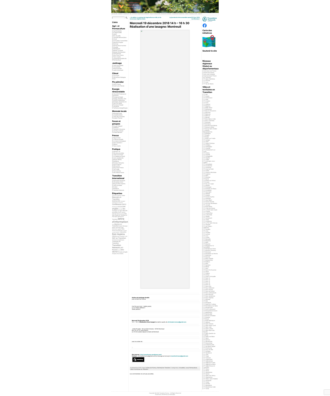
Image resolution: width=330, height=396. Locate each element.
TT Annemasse (208, 97)
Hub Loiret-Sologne (209, 74)
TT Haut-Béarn (208, 200)
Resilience (116, 161)
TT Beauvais (207, 114)
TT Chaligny (207, 145)
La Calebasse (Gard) (119, 156)
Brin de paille (116, 36)
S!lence (115, 144)
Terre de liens (117, 171)
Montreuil (114, 229)
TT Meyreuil (207, 244)
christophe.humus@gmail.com (177, 322)
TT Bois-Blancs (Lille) (210, 119)
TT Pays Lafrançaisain (210, 292)
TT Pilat (206, 301)
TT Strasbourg (208, 348)
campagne (122, 201)
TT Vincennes (207, 380)
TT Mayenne (207, 240)
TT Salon (206, 338)
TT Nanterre (207, 265)
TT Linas (206, 231)
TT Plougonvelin (208, 307)
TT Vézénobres (208, 372)
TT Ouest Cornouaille (210, 276)
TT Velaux (206, 369)
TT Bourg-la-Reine (209, 127)
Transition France (164, 393)
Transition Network (118, 190)
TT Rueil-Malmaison (209, 320)
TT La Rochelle (208, 214)
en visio (120, 209)
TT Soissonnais (208, 343)
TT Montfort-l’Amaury (210, 250)
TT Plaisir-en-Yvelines (210, 304)
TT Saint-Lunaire (208, 328)
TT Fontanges (207, 187)
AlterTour (119, 195)
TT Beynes (207, 117)
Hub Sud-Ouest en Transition (119, 214)
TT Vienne (206, 374)
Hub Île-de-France (209, 72)
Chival (115, 39)
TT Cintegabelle (208, 156)
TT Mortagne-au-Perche (211, 253)
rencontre (123, 232)
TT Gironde (207, 80)
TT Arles (206, 99)
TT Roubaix (207, 317)
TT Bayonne (207, 112)
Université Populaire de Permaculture (119, 59)
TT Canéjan (207, 140)
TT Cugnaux (207, 174)
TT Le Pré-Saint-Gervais (210, 223)
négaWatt (119, 229)
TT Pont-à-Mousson (209, 309)
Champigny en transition (117, 202)
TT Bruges (206, 135)
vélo (119, 250)
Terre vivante (117, 57)
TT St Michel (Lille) (209, 344)
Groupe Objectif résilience (117, 126)
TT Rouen (206, 319)
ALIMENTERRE (117, 32)
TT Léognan (207, 224)
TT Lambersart (208, 218)
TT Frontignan (207, 190)
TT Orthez (206, 275)
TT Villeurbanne (208, 377)
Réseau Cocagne (118, 50)
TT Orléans (207, 273)
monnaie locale (119, 227)
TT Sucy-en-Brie (208, 349)
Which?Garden (117, 68)
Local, (187, 367)
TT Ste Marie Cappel (209, 346)
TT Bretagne (207, 133)
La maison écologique (119, 141)
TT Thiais (206, 356)
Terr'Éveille (116, 169)
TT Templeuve (208, 353)
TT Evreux (206, 182)
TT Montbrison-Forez (210, 248)
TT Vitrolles (207, 383)
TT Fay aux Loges (209, 183)
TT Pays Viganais (208, 297)
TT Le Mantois (208, 221)
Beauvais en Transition (116, 198)
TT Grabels (207, 195)
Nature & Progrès (118, 42)
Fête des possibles (118, 153)
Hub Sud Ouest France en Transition (210, 76)
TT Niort (206, 268)
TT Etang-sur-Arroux (210, 180)
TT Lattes (206, 219)
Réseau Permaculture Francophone (119, 52)
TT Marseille (207, 239)
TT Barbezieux (208, 109)
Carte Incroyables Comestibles (118, 66)
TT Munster (207, 257)
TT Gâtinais (207, 193)
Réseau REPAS (117, 159)
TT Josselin (207, 205)
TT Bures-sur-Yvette (209, 138)
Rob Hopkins (118, 234)
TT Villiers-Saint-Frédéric (211, 379)
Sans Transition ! (121, 236)
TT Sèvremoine (208, 341)
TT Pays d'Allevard (209, 288)
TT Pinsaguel (207, 302)
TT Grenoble (207, 198)
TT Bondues (207, 122)
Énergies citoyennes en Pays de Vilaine (119, 102)
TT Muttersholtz (208, 260)
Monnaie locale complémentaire (117, 114)
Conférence (116, 204)
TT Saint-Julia (207, 327)
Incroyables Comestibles (120, 40)
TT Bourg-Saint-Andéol (210, 128)
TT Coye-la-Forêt (208, 169)
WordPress (165, 394)
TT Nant (206, 263)
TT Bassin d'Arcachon (210, 111)
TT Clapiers (207, 158)
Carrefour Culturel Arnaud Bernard (118, 131)
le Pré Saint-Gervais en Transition (119, 217)
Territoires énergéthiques (120, 108)
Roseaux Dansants (118, 163)
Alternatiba (114, 195)
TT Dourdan (207, 177)
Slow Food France (118, 55)
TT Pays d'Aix (207, 286)
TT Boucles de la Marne (210, 125)
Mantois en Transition (117, 225)
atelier (123, 195)
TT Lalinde (206, 216)
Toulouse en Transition (116, 242)
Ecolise (115, 187)
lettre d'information (120, 220)
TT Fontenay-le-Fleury (210, 188)
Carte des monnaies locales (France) (119, 117)
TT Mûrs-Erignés (208, 258)
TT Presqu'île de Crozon (210, 310)
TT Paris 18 (207, 283)
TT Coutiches (207, 167)
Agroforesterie (117, 31)
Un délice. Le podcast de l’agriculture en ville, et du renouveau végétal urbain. (145, 18)
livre (113, 224)
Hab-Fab (114, 213)
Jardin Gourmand (118, 70)
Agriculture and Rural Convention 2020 (119, 181)
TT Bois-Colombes (209, 120)
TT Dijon (206, 175)
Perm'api (115, 44)
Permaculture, (193, 367)
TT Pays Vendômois (209, 296)
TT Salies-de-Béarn (209, 336)
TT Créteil (206, 170)
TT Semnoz (207, 339)
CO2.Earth (116, 75)
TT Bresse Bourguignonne (208, 131)
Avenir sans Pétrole (118, 86)
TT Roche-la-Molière (209, 315)
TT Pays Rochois (208, 294)
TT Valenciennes (208, 361)
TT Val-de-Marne (208, 84)
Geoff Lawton (121, 212)
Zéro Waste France (118, 172)
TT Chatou (207, 153)
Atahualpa (172, 394)
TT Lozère (206, 237)
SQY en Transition (119, 238)
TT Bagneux (207, 106)
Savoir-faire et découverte (117, 165)
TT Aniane (206, 96)
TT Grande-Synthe (209, 197)
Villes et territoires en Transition (139, 369)
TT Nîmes (206, 266)
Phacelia (115, 47)
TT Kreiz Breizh (208, 206)
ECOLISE (120, 206)
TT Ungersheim (208, 359)
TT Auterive (207, 104)
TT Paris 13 (207, 279)
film (124, 209)
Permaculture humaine (119, 45)
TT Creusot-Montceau (210, 172)
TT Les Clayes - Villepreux (208, 226)
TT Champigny (208, 146)
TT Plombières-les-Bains (211, 306)
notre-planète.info (118, 158)
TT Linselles (207, 232)
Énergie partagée (118, 97)
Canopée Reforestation (119, 37)
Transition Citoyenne (119, 129)
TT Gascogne (207, 192)
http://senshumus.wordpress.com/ (151, 354)
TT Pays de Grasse (209, 291)
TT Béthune (207, 115)
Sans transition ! (117, 142)
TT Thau (206, 354)
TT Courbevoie (208, 166)
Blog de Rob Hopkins (119, 183)
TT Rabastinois (208, 312)
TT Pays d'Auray (208, 289)
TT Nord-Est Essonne (210, 270)
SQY (126, 236)
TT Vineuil (206, 382)
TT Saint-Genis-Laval (210, 325)
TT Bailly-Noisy (208, 107)
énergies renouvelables (117, 253)
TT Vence (206, 370)
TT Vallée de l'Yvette (209, 362)
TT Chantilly (207, 148)
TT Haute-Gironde (209, 201)
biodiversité (116, 201)
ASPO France (117, 84)
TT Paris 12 (207, 278)
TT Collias (206, 159)
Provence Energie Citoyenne (118, 105)
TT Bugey (206, 136)
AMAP (115, 34)
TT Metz (206, 242)
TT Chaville (207, 154)
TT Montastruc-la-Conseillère (209, 246)
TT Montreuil (207, 252)
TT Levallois (207, 229)
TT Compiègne (208, 164)
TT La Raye (207, 211)
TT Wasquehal (208, 385)
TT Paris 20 (207, 284)
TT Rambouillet (208, 314)
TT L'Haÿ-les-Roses (209, 208)
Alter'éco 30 (116, 151)
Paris (123, 229)
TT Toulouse (207, 357)
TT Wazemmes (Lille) (210, 387)
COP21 (124, 204)
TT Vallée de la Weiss (210, 364)
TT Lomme (207, 234)
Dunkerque (114, 206)
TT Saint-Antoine (208, 324)
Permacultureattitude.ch (118, 230)
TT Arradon (207, 101)
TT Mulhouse (207, 255)
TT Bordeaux (207, 124)
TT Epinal (206, 179)
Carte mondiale (117, 185)
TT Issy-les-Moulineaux (210, 203)
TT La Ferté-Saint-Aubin (210, 210)
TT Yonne (206, 388)
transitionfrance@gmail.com (179, 356)
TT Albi (206, 94)
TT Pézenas (207, 299)
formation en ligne (117, 210)
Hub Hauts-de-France (210, 71)
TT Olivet (206, 271)
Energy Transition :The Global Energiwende (119, 99)
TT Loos (206, 236)
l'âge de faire (116, 138)
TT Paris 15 (207, 281)
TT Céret (206, 141)
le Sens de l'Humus (151, 367)
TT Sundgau (207, 351)
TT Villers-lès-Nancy (209, 375)
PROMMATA (116, 49)
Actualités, (182, 367)
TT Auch (206, 102)
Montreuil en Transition (163, 367)
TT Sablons (207, 322)
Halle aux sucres (120, 213)
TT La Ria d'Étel (208, 213)
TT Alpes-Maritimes (209, 79)
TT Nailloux (207, 261)
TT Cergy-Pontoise (209, 143)
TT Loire (206, 82)
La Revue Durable (118, 139)
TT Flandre (207, 185)
